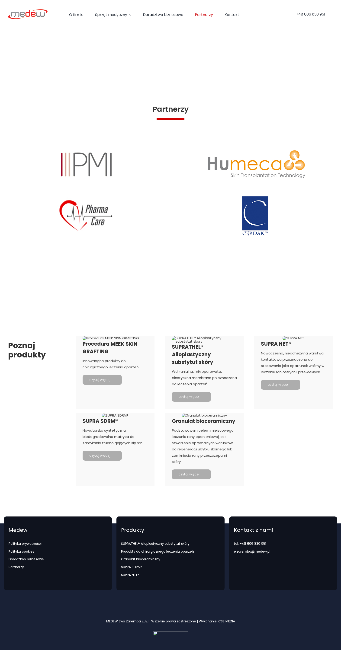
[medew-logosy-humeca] (254, 142)
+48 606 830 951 (28, 293)
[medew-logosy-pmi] (86, 142)
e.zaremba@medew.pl (76, 293)
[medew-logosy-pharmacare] (86, 194)
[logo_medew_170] (28, 11)
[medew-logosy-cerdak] (254, 194)
